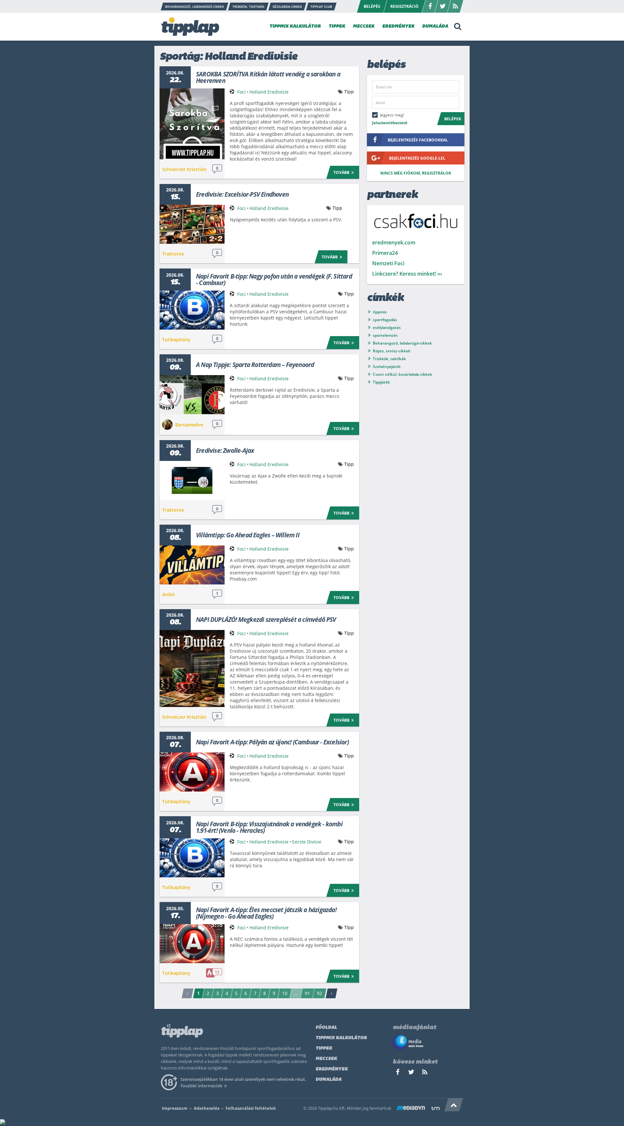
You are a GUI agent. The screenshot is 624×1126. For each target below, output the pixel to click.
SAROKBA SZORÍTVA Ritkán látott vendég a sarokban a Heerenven (268, 77)
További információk (201, 1086)
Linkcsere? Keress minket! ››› (407, 273)
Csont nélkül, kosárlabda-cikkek (402, 374)
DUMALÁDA (435, 26)
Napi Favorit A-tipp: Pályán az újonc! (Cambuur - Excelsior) (272, 742)
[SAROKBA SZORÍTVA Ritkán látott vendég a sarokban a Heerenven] (192, 123)
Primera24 (385, 252)
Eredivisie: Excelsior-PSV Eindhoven (242, 194)
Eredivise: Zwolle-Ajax (225, 450)
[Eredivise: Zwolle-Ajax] (192, 480)
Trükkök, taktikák (389, 358)
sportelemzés (385, 335)
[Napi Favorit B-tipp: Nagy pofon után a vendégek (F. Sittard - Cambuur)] (192, 310)
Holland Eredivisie (269, 92)
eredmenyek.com (393, 242)
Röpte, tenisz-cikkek (391, 351)
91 (307, 993)
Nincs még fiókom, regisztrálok (415, 173)
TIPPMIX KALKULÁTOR (295, 26)
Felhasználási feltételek (251, 1108)
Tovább (341, 172)
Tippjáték (381, 382)
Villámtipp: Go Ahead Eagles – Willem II (247, 535)
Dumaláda (329, 1079)
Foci (241, 92)
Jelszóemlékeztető (389, 122)
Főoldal (326, 1027)
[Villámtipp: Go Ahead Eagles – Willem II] (192, 564)
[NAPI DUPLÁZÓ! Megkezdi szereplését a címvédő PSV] (192, 668)
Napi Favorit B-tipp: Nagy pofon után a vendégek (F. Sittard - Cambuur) (274, 279)
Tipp (349, 91)
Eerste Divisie (306, 842)
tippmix (380, 312)
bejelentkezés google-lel (417, 158)
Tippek (324, 1048)
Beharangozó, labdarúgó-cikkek (402, 343)
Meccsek (326, 1058)
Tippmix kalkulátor (341, 1038)
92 (319, 993)
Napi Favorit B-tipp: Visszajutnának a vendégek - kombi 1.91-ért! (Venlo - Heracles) (269, 827)
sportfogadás (385, 319)
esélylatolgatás (387, 327)
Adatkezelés (206, 1108)
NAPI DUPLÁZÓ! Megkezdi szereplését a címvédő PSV (266, 619)
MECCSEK (363, 26)
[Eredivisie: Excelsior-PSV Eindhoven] (192, 224)
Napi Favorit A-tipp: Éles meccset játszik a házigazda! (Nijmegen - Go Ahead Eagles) (266, 913)
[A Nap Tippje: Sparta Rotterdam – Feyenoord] (192, 394)
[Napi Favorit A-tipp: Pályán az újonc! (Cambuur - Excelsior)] (192, 772)
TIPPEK (337, 26)
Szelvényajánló (386, 366)
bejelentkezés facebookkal (418, 140)
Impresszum (175, 1108)
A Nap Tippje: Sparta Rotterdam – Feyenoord (255, 364)
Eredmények (332, 1069)
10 (284, 993)
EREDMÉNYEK (398, 26)
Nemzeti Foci (388, 263)
